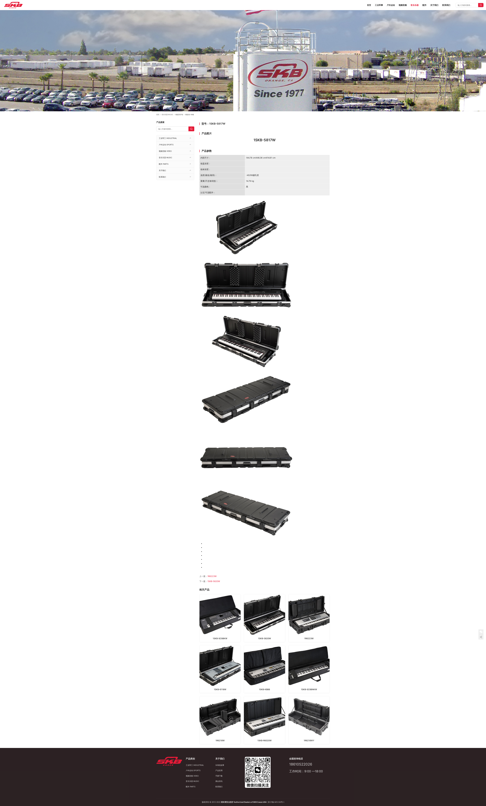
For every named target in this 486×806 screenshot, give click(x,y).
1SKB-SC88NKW (309, 689)
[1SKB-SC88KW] (220, 618)
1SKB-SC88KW (220, 638)
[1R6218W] (220, 720)
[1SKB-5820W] (264, 618)
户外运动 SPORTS (166, 145)
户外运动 (391, 5)
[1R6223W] (309, 618)
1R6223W (212, 576)
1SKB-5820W (213, 581)
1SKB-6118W (220, 689)
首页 (369, 5)
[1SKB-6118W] (220, 669)
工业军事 (379, 5)
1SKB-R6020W (264, 740)
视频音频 (403, 5)
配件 (424, 5)
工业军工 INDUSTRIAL (168, 138)
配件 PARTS (163, 164)
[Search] (480, 5)
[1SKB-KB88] (264, 669)
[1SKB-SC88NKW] (309, 669)
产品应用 (218, 770)
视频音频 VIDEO (165, 151)
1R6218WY (309, 740)
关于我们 (434, 5)
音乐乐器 (415, 5)
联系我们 (446, 5)
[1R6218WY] (309, 720)
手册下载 (218, 776)
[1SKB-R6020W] (264, 720)
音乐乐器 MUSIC (165, 157)
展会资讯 (218, 781)
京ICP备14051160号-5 (276, 802)
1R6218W (220, 740)
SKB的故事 (219, 765)
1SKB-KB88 (264, 689)
